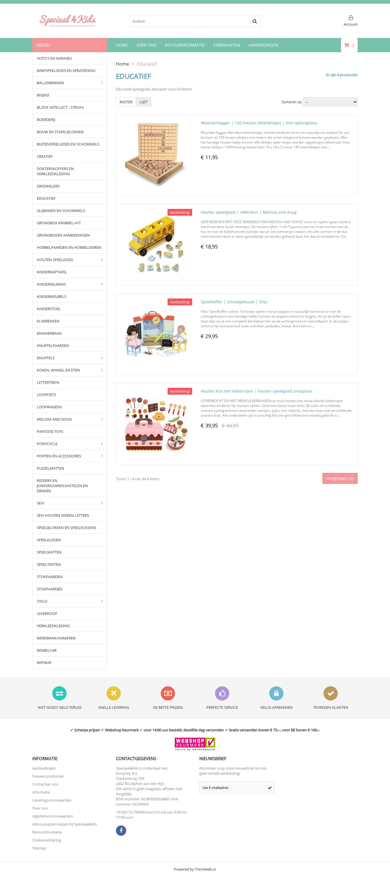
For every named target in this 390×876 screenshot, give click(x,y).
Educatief (46, 198)
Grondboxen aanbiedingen (63, 235)
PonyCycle (47, 443)
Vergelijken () (340, 478)
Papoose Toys (50, 431)
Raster (126, 101)
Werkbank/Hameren (56, 638)
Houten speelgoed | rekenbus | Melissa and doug (249, 212)
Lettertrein (48, 382)
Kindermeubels (51, 296)
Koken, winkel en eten (58, 370)
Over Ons (146, 45)
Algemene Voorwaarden (52, 816)
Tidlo (42, 601)
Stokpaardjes (50, 589)
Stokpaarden (50, 576)
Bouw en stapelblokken (60, 131)
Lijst (144, 101)
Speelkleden (49, 539)
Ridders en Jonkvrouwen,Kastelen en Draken (62, 485)
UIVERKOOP (47, 613)
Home (122, 45)
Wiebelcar (47, 650)
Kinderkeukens (51, 284)
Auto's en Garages (54, 58)
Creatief (45, 156)
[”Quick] (149, 191)
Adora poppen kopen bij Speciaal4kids (64, 824)
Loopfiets (46, 394)
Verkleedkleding (53, 625)
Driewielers (48, 186)
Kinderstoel (49, 308)
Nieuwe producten (48, 776)
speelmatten (49, 552)
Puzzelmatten (50, 468)
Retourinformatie (185, 45)
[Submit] (270, 787)
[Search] (254, 21)
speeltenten (49, 564)
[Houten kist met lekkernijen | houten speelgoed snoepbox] (156, 390)
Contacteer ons (45, 784)
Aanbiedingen (263, 45)
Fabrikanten (226, 45)
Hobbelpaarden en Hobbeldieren (69, 247)
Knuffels (46, 357)
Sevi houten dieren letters (63, 515)
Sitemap (39, 848)
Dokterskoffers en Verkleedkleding (55, 171)
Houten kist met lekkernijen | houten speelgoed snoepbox (256, 391)
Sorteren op (292, 101)
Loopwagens (49, 406)
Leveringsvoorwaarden (51, 800)
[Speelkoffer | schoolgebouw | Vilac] (156, 301)
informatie (41, 792)
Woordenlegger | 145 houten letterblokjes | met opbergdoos (259, 123)
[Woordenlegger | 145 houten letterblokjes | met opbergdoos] (156, 122)
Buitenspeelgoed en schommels (68, 144)
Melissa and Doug (54, 419)
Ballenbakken (50, 82)
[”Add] (164, 191)
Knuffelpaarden (53, 345)
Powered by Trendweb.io (195, 869)
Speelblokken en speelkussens (66, 527)
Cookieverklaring (46, 840)
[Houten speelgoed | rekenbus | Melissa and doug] (156, 211)
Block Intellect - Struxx (60, 107)
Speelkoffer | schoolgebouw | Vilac (234, 301)
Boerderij (46, 119)
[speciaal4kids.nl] (68, 26)
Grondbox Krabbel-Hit (59, 222)
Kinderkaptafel (52, 271)
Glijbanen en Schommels (61, 210)
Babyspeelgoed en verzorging (66, 70)
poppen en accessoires (59, 456)
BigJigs (43, 95)
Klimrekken (48, 321)
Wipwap (44, 662)
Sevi (40, 503)
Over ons (40, 808)
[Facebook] (121, 830)
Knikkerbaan (49, 333)
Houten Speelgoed (55, 259)
